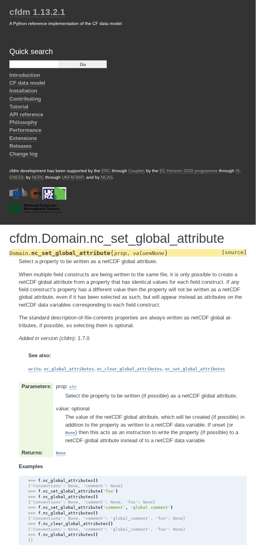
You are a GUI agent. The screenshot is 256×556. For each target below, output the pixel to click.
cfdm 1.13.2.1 (37, 12)
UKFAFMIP (73, 177)
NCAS (107, 177)
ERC (106, 170)
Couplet (136, 170)
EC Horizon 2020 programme (189, 170)
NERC (38, 177)
